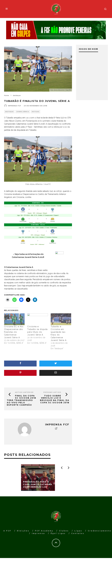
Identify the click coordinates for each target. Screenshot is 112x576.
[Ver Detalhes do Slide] (56, 30)
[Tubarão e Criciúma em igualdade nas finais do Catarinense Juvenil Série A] (61, 319)
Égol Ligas (58, 533)
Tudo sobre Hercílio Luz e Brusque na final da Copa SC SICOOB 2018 (54, 399)
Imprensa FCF (14, 106)
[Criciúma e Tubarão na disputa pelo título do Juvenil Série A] (37, 319)
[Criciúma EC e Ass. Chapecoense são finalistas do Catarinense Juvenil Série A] (14, 319)
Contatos (77, 533)
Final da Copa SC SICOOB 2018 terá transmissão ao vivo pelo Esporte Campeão (21, 400)
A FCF (7, 531)
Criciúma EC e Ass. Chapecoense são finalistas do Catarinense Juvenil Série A (14, 332)
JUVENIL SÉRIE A (22, 111)
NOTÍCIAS (35, 111)
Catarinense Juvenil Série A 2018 (28, 257)
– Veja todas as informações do (28, 254)
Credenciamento (99, 531)
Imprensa (38, 533)
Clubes (64, 531)
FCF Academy (44, 531)
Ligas (78, 531)
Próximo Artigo (52, 392)
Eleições (23, 531)
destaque (9, 111)
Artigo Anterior (24, 392)
